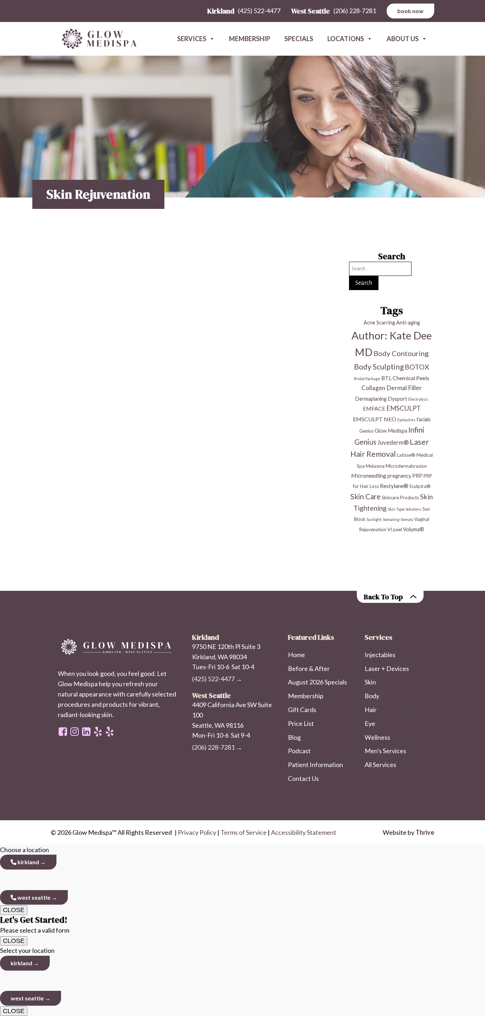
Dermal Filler (404, 388)
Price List (301, 723)
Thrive (424, 832)
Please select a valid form (34, 924)
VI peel (394, 529)
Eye (370, 723)
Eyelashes (406, 419)
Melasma (375, 466)
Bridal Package (367, 378)
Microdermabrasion (406, 466)
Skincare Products (400, 497)
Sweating (391, 519)
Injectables (380, 655)
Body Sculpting (379, 366)
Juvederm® (393, 442)
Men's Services (385, 751)
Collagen (373, 388)
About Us (403, 39)
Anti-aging (408, 323)
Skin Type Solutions (404, 509)
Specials (298, 39)
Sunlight (374, 519)
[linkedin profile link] (86, 732)
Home (296, 655)
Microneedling (368, 475)
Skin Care (365, 496)
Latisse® (406, 455)
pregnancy (399, 476)
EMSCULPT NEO (374, 419)
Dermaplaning (371, 399)
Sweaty (406, 519)
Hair (371, 710)
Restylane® (394, 485)
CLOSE (13, 910)
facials (423, 419)
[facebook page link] (63, 732)
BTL (386, 377)
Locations (345, 39)
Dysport (397, 399)
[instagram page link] (75, 732)
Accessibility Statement (303, 832)
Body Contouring (401, 353)
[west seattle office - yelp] (98, 732)
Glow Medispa (391, 431)
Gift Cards (302, 710)
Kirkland (27, 862)
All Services (380, 764)
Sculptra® (420, 486)
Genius (366, 431)
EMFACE (374, 408)
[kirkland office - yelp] (110, 732)
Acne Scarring (379, 323)
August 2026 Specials (317, 682)
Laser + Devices (387, 668)
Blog (294, 737)
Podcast (299, 751)
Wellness (377, 737)
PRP (417, 476)
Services (191, 39)
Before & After (309, 668)
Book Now (410, 10)
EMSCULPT (403, 408)
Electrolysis (418, 399)
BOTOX (417, 367)
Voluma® (413, 529)
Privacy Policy (197, 832)
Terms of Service (243, 832)
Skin (370, 682)
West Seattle (33, 897)
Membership (249, 39)
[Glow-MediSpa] (97, 39)
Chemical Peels (411, 377)
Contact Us (303, 778)
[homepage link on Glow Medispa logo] (118, 647)
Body (372, 696)
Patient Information (315, 764)
